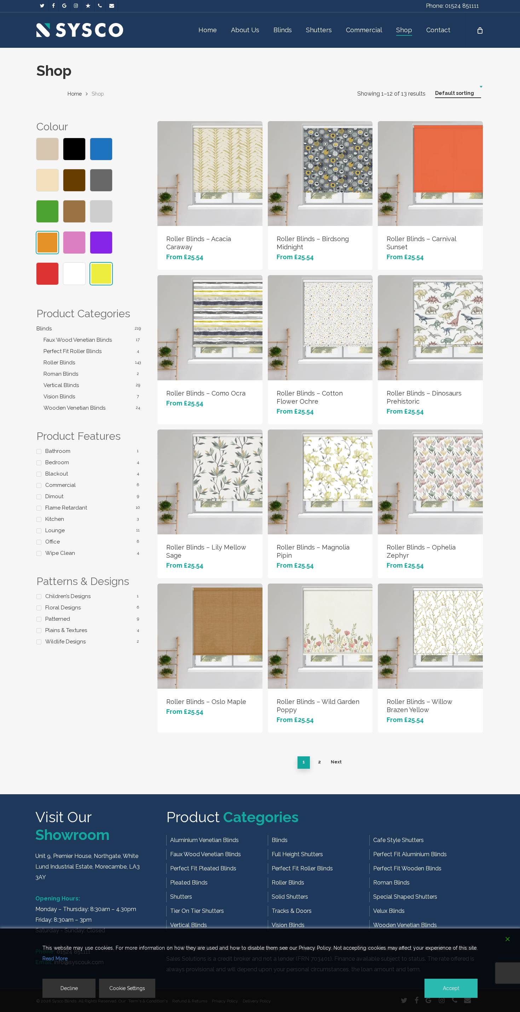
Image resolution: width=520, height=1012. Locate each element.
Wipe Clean (60, 553)
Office (52, 542)
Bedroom (57, 462)
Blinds (44, 328)
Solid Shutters (290, 896)
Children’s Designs (68, 596)
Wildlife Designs (65, 641)
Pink (74, 243)
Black (74, 149)
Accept (451, 988)
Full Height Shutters (297, 854)
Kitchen (54, 519)
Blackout (56, 474)
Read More (55, 958)
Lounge (55, 530)
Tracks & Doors (292, 911)
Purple (101, 243)
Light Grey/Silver (101, 211)
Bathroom (57, 451)
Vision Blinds (59, 396)
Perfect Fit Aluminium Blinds (410, 854)
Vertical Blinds (61, 385)
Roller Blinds (59, 362)
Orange (47, 243)
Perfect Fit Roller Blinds (73, 351)
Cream (47, 180)
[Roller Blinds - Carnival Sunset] (430, 173)
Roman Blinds (61, 374)
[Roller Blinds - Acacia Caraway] (209, 173)
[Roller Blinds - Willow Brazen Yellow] (430, 636)
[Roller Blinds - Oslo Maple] (209, 636)
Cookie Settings (127, 988)
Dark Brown (74, 180)
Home (75, 94)
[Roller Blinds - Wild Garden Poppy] (320, 636)
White (74, 274)
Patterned (57, 619)
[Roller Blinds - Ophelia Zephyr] (430, 482)
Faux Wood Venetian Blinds (78, 340)
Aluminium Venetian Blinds (204, 840)
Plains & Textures (66, 630)
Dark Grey (101, 180)
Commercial (60, 485)
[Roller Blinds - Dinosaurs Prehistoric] (430, 327)
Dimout (54, 496)
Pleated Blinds (189, 882)
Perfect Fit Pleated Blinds (203, 868)
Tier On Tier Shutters (197, 911)
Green (47, 211)
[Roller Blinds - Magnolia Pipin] (320, 482)
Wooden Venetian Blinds (74, 408)
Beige (47, 149)
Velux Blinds (389, 911)
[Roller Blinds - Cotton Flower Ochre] (320, 327)
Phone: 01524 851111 (452, 5)
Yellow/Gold (101, 274)
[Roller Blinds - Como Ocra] (209, 327)
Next (336, 762)
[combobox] (458, 93)
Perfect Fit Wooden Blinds (407, 868)
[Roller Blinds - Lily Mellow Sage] (209, 482)
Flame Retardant (66, 508)
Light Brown (74, 211)
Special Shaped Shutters (405, 896)
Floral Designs (63, 607)
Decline (69, 988)
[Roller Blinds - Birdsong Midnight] (320, 173)
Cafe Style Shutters (398, 840)
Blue (101, 149)
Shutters (181, 896)
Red (47, 274)
